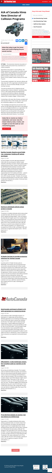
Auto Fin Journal (38, 27)
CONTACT (36, 468)
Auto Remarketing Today (40, 21)
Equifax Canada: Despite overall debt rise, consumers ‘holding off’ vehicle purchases (13, 154)
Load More (15, 450)
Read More (3, 182)
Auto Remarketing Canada (40, 18)
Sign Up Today (6, 128)
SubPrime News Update (40, 24)
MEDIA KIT (36, 466)
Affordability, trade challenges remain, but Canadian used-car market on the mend (14, 363)
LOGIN (50, 1)
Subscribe (23, 54)
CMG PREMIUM (45, 1)
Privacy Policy (22, 57)
